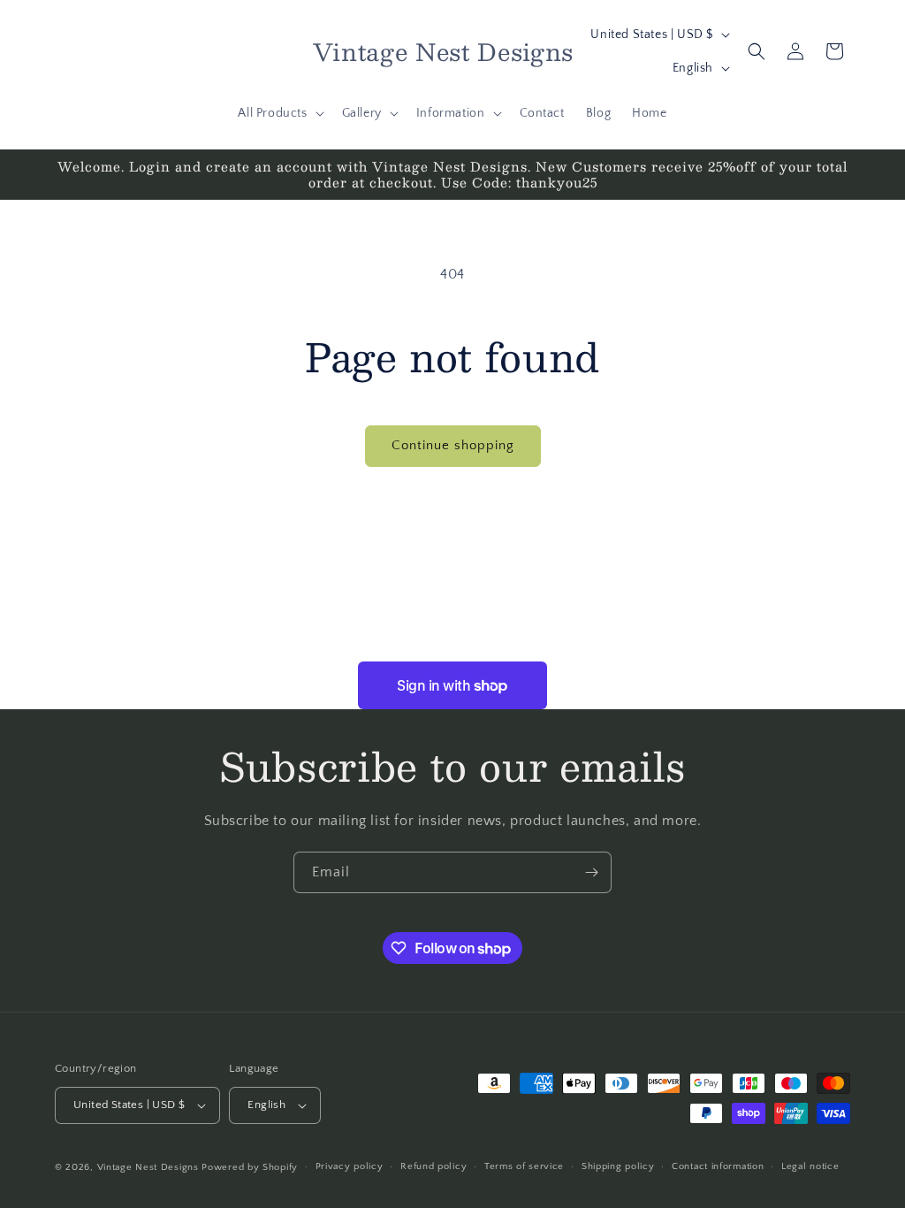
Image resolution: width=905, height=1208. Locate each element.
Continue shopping (453, 445)
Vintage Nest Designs (148, 1167)
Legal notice (810, 1166)
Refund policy (433, 1166)
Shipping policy (618, 1166)
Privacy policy (350, 1166)
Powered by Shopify (250, 1167)
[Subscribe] (591, 872)
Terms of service (524, 1166)
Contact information (718, 1166)
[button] (279, 113)
